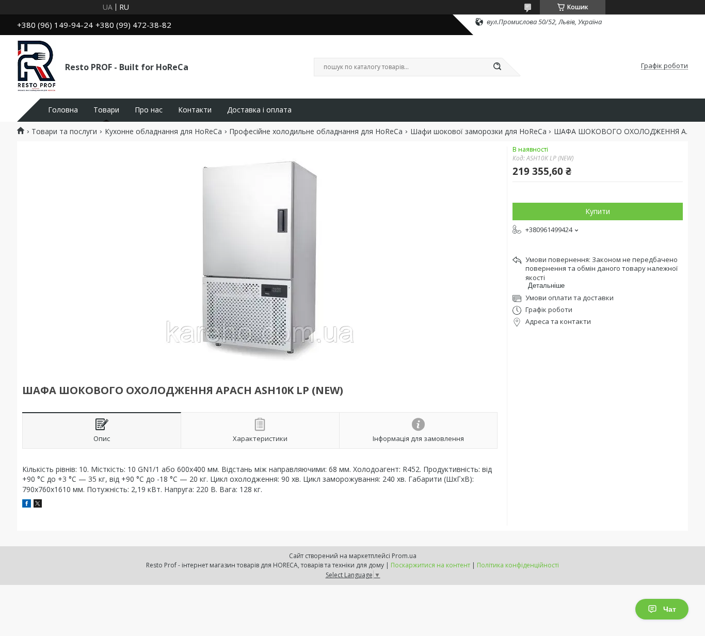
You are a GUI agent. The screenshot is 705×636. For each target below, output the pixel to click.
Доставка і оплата (259, 109)
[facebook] (26, 505)
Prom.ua (404, 555)
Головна (63, 109)
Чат (669, 609)
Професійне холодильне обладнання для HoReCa (316, 131)
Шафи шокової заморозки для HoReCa (478, 131)
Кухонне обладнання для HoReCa (163, 131)
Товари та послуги (64, 131)
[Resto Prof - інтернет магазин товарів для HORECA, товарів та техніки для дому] (36, 66)
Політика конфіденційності (518, 565)
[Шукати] (497, 67)
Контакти (195, 109)
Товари (106, 109)
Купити (597, 211)
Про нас (149, 109)
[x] (38, 505)
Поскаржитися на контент (430, 565)
